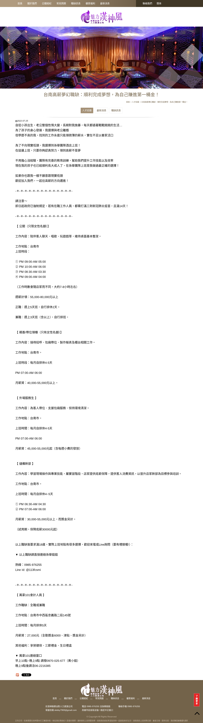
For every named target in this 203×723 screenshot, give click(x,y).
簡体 (159, 3)
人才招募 (87, 110)
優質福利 (90, 3)
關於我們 (32, 3)
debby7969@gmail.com (65, 710)
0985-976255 (133, 706)
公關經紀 (46, 3)
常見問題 (61, 3)
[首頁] (101, 16)
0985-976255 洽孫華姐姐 (98, 706)
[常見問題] (101, 56)
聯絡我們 (147, 3)
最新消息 (105, 3)
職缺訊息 (76, 3)
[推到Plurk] (17, 674)
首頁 (20, 3)
